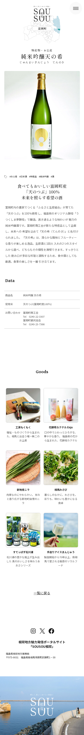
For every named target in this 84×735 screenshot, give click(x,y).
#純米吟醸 (44, 176)
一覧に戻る (42, 592)
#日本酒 (23, 176)
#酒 (52, 176)
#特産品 (33, 176)
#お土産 (13, 176)
